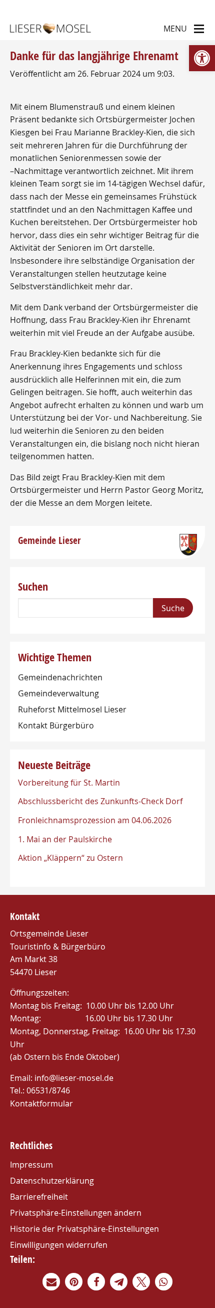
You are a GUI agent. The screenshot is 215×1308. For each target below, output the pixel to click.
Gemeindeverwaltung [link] (58, 693)
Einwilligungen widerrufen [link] (59, 1244)
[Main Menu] (199, 28)
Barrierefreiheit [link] (39, 1196)
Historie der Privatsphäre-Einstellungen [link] (84, 1228)
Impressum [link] (31, 1164)
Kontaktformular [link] (41, 1103)
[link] (202, 58)
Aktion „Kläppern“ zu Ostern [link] (70, 857)
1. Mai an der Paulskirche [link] (65, 839)
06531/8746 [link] (48, 1090)
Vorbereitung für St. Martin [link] (69, 782)
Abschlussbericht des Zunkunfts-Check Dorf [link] (100, 801)
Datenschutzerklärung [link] (52, 1180)
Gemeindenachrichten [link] (60, 677)
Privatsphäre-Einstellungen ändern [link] (76, 1212)
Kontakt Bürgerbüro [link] (56, 725)
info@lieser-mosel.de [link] (74, 1077)
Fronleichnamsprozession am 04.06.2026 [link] (95, 820)
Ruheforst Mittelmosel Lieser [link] (72, 709)
